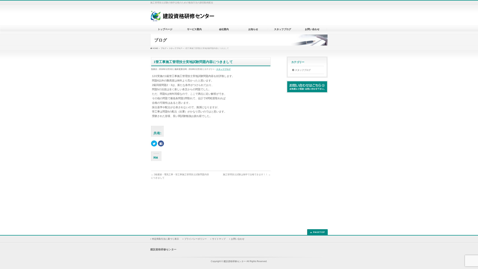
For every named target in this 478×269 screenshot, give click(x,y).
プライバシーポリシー (195, 239)
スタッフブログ (223, 69)
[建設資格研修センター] (182, 17)
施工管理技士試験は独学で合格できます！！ (247, 174)
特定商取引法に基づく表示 (165, 239)
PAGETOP (319, 232)
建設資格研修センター (235, 261)
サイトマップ (219, 239)
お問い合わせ (237, 239)
